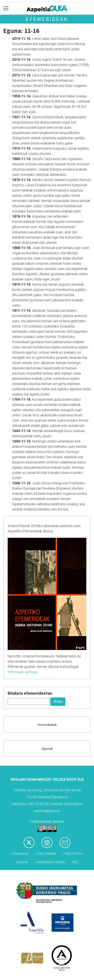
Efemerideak (47, 19)
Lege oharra (46, 854)
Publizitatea (73, 854)
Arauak (22, 862)
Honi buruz (20, 854)
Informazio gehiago (23, 672)
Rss (75, 862)
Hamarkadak (47, 724)
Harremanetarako (50, 862)
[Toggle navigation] (6, 8)
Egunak (47, 748)
